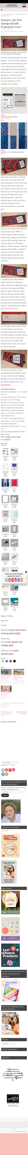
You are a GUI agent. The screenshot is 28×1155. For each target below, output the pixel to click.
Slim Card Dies (5, 518)
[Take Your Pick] (14, 560)
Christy (3, 29)
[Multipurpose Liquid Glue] (14, 605)
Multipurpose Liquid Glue (14, 607)
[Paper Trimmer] (14, 532)
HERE (18, 633)
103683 (14, 592)
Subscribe (5, 795)
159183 (5, 535)
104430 (5, 609)
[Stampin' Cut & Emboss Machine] (14, 502)
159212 (14, 473)
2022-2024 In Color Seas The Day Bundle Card (6, 713)
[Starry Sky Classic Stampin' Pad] (14, 470)
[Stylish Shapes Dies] (5, 532)
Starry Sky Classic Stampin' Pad (14, 472)
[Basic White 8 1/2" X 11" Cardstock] (5, 502)
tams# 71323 (4, 443)
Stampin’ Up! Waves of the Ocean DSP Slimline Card (5, 677)
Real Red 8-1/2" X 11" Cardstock (14, 488)
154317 (14, 521)
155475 (5, 594)
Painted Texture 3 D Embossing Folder (14, 519)
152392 (14, 535)
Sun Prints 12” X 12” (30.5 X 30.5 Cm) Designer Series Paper (5, 489)
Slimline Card (7, 705)
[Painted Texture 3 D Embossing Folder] (14, 517)
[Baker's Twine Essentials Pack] (5, 590)
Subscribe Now (4, 831)
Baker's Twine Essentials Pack (5, 592)
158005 (5, 475)
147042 (5, 562)
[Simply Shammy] (5, 560)
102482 (14, 490)
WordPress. (24, 1131)
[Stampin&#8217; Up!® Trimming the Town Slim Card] (18, 672)
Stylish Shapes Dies (5, 534)
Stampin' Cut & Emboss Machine (14, 504)
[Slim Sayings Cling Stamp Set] (5, 455)
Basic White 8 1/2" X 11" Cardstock (5, 504)
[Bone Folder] (14, 546)
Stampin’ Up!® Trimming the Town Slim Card (18, 677)
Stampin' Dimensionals (5, 607)
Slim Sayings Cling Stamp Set (5, 457)
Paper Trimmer (14, 534)
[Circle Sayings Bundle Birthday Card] (6, 689)
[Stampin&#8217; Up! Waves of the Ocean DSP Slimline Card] (6, 672)
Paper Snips (5, 547)
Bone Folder (14, 547)
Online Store (5, 384)
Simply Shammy (5, 561)
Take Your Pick (14, 561)
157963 (5, 458)
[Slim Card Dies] (5, 517)
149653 (14, 506)
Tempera (19, 1131)
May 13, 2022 (10, 29)
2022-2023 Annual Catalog (9, 14)
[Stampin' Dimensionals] (5, 605)
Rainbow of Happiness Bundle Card (21, 712)
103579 (5, 549)
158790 (3, 150)
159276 (5, 506)
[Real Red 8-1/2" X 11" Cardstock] (14, 486)
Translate (12, 765)
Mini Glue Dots (14, 591)
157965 (5, 520)
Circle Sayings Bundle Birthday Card (6, 693)
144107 (14, 562)
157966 (3, 115)
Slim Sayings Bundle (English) (14, 457)
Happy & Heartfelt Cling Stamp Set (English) (5, 472)
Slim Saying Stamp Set (13, 703)
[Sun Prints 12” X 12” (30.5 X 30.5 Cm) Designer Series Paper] (5, 486)
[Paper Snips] (5, 546)
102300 (14, 549)
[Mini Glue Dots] (14, 590)
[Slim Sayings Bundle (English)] (14, 455)
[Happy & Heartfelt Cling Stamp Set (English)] (5, 470)
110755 (14, 609)
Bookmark (4, 707)
